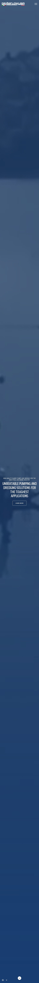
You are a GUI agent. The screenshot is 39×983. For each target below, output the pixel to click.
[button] (36, 4)
